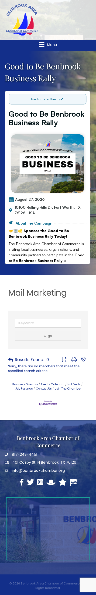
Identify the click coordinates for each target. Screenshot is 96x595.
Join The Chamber (68, 389)
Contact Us (44, 389)
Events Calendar (53, 384)
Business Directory (25, 384)
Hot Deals (74, 384)
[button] (10, 360)
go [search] (50, 335)
